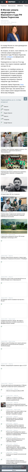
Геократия (4, 5)
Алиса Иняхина (5, 20)
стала (22, 84)
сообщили (9, 57)
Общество (13, 22)
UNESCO (20, 5)
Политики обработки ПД (7, 468)
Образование (11, 5)
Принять (14, 470)
